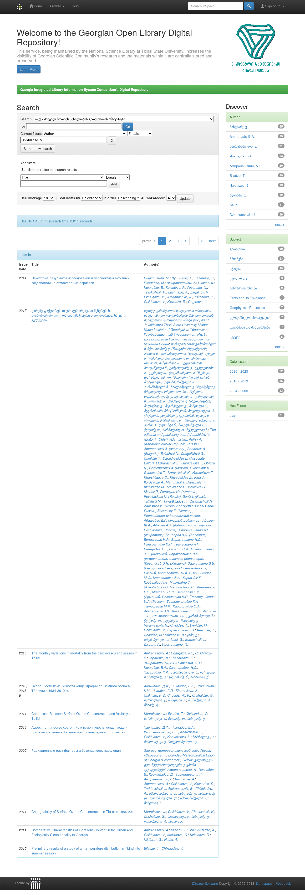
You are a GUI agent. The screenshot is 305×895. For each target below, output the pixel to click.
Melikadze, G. (177, 834)
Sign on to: (273, 6)
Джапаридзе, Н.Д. (183, 667)
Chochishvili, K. (178, 695)
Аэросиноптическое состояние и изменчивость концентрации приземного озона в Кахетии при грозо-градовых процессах (79, 729)
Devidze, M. (199, 625)
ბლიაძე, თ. (176, 718)
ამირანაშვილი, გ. (194, 798)
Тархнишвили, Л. (189, 774)
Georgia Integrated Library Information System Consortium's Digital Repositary (84, 89)
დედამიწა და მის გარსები (250, 327)
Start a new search (38, 148)
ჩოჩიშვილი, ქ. (199, 700)
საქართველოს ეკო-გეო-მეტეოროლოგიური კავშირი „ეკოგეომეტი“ (179, 764)
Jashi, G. (176, 639)
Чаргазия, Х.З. (189, 662)
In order (109, 197)
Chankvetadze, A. (201, 830)
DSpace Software (205, 883)
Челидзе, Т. (206, 630)
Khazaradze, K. (182, 657)
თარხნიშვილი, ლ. (163, 798)
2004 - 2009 (239, 390)
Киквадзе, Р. (175, 287)
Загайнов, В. (204, 277)
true (233, 415)
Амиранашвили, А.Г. (160, 662)
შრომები (236, 258)
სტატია (235, 268)
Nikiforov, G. (153, 839)
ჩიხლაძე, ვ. (190, 620)
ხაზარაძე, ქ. (199, 676)
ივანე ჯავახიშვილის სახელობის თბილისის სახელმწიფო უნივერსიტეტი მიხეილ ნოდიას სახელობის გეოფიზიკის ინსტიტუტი (178, 315)
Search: (26, 119)
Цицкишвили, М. (157, 277)
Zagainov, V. (199, 292)
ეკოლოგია (238, 278)
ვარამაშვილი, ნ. (201, 615)
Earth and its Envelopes (247, 297)
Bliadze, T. (176, 713)
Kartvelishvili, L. (179, 736)
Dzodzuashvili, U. (243, 214)
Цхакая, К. (206, 282)
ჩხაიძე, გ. (151, 704)
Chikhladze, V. (154, 301)
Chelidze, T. (179, 625)
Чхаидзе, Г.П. (163, 690)
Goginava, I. (197, 301)
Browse (56, 6)
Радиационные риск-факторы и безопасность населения (76, 750)
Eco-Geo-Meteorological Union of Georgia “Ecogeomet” (179, 757)
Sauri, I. (235, 204)
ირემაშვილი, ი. (156, 639)
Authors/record (153, 197)
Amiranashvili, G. (180, 788)
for (22, 126)
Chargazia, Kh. (182, 653)
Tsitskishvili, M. (155, 292)
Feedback (283, 883)
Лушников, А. (182, 277)
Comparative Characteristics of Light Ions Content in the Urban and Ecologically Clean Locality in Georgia (82, 832)
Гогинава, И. (197, 287)
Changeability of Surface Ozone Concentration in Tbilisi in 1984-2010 (83, 811)
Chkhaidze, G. (203, 695)
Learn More (28, 69)
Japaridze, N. (159, 657)
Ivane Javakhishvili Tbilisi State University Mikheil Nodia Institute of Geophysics (176, 325)
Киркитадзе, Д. (161, 774)
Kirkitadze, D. (204, 783)
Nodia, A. (171, 839)
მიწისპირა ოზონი (243, 288)
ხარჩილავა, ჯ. (155, 700)
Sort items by (69, 197)
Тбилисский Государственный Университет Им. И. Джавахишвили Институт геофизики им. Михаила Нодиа (178, 336)
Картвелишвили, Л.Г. (161, 732)
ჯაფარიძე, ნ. (178, 676)
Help (75, 6)
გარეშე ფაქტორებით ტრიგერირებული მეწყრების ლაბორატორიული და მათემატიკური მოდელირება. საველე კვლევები (78, 315)
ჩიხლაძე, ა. (153, 802)
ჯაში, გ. (192, 634)
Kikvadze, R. (176, 301)
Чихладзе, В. (154, 287)
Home (38, 6)
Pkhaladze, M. (154, 296)
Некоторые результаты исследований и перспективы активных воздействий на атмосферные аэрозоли (80, 280)
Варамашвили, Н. (181, 630)
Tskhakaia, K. (204, 296)
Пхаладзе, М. (154, 282)
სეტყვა (235, 336)
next (212, 240)
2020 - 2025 (239, 371)
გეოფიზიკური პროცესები (249, 317)
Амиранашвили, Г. (158, 779)
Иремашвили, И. (175, 644)
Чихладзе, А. (185, 779)
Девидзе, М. (153, 634)
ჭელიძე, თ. (152, 620)
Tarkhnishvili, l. (155, 788)
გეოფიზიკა (238, 249)
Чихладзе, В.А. (155, 667)
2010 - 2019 (239, 381)
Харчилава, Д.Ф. (156, 685)
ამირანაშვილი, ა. (184, 672)
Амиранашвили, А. (181, 282)
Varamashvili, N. (156, 625)
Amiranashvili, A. (179, 296)
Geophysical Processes (247, 307)
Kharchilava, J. (187, 690)
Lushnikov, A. (178, 292)
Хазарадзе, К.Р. (156, 672)
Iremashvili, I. (195, 639)
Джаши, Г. (152, 644)
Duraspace (264, 883)
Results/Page (31, 197)
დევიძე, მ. (171, 620)
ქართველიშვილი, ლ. (181, 741)
